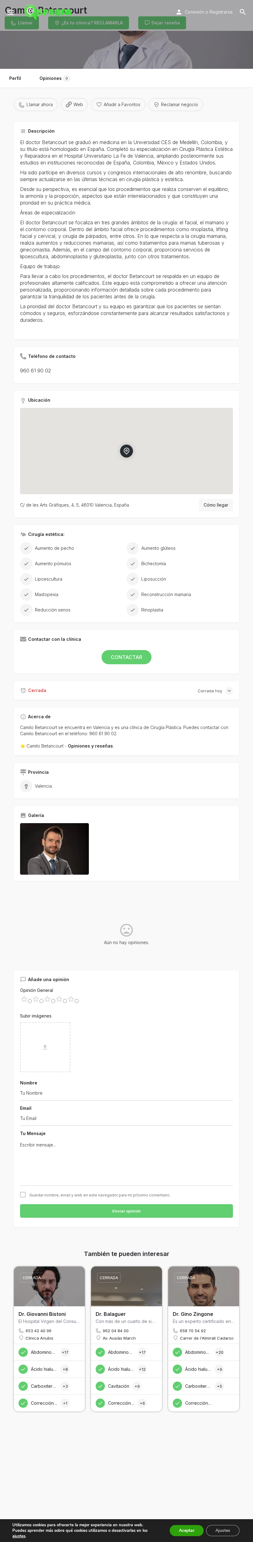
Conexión (194, 12)
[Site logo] (48, 12)
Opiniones (53, 78)
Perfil (15, 78)
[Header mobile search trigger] (243, 12)
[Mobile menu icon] (10, 12)
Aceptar (186, 1530)
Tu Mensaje (33, 1133)
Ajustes (222, 1530)
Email (25, 1108)
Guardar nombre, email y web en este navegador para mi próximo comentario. (100, 1195)
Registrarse (221, 12)
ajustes (18, 1536)
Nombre (28, 1082)
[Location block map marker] (126, 450)
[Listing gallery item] (54, 849)
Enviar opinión (126, 1210)
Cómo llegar (216, 505)
